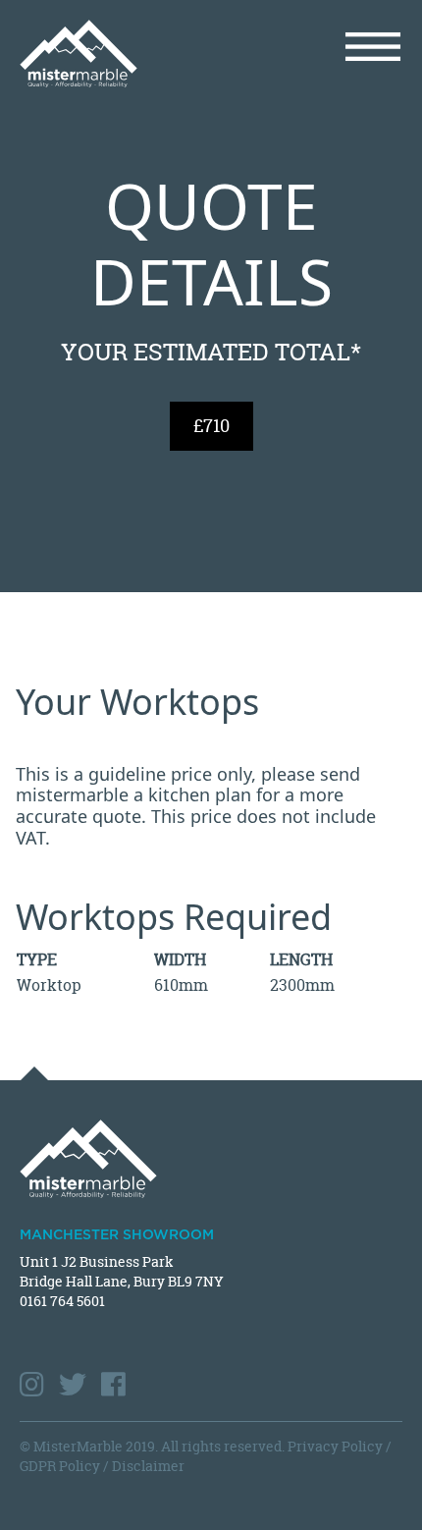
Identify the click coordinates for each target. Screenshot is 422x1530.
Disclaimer (148, 1465)
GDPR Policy (60, 1465)
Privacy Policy (335, 1446)
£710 (211, 425)
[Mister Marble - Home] (108, 53)
